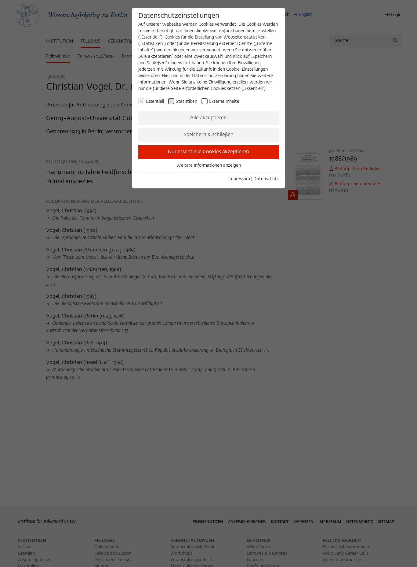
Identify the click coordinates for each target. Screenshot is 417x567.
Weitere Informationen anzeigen (208, 165)
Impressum (239, 179)
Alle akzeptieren (208, 118)
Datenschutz (266, 179)
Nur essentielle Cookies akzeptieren (208, 152)
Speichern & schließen (209, 134)
